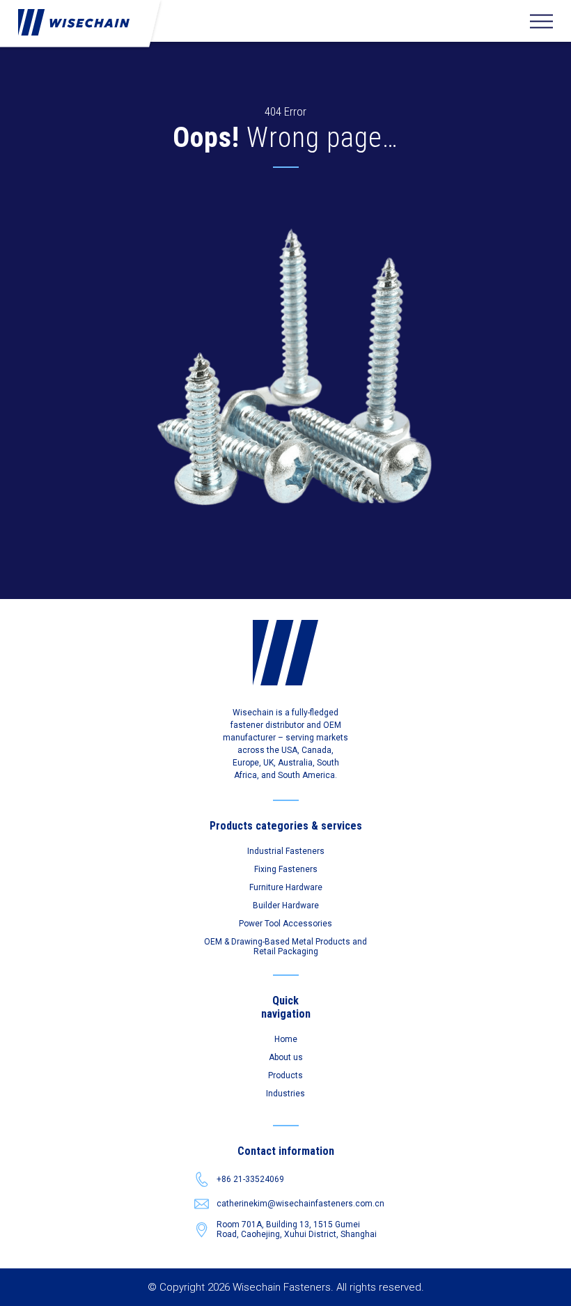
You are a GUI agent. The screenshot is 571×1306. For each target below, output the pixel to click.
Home (285, 1039)
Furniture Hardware (285, 887)
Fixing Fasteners (286, 869)
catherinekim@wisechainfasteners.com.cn (297, 1203)
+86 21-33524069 (250, 1179)
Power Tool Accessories (285, 923)
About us (286, 1057)
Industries (285, 1093)
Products (285, 1075)
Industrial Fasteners (285, 851)
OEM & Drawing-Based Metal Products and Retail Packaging (285, 946)
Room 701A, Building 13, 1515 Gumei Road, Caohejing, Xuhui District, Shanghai (297, 1229)
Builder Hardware (286, 905)
